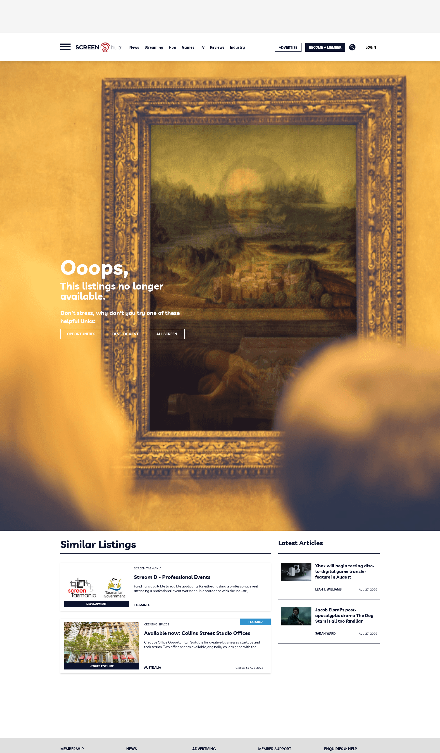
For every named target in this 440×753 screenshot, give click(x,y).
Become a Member (325, 47)
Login (371, 47)
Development (125, 334)
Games (188, 47)
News (134, 47)
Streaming (154, 47)
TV (202, 47)
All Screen (166, 334)
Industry (237, 47)
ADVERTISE (288, 47)
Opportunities (81, 334)
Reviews (217, 47)
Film (172, 47)
